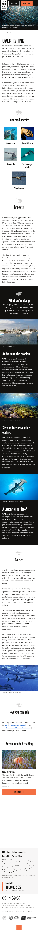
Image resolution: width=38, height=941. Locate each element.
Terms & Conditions (7, 911)
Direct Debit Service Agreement (23, 911)
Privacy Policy (17, 856)
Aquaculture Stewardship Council (18, 728)
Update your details (19, 852)
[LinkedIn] (14, 898)
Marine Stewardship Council (15, 725)
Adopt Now (14, 3)
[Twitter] (18, 898)
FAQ (3, 852)
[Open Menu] (35, 3)
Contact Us (6, 856)
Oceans (9, 32)
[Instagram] (9, 898)
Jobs (8, 852)
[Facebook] (4, 898)
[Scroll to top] (19, 927)
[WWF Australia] (4, 5)
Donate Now (26, 3)
